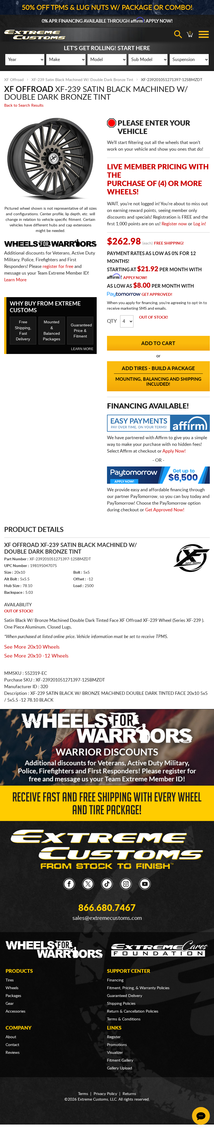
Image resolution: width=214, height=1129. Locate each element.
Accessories (15, 1011)
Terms (83, 1094)
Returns (129, 1094)
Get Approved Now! (164, 510)
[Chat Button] (201, 1116)
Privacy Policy (105, 1094)
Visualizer (115, 1053)
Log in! (199, 224)
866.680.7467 (107, 908)
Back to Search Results (23, 105)
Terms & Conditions (123, 1019)
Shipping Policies (121, 1004)
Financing (115, 980)
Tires (10, 980)
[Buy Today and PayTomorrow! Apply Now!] (158, 476)
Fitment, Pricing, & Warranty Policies (138, 988)
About (11, 1037)
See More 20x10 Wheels (32, 647)
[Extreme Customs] (107, 849)
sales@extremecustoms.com (107, 918)
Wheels (12, 988)
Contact (12, 1045)
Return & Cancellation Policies (132, 1011)
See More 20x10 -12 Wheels (36, 656)
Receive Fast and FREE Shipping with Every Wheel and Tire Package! (106, 805)
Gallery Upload (119, 1068)
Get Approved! (157, 295)
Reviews (13, 1053)
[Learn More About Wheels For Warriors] (107, 747)
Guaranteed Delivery (124, 996)
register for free (58, 266)
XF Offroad (14, 80)
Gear (10, 1004)
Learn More (15, 280)
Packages (13, 996)
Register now (174, 224)
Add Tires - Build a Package (158, 376)
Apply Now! (135, 278)
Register (114, 1037)
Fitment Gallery (120, 1060)
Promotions (117, 1045)
